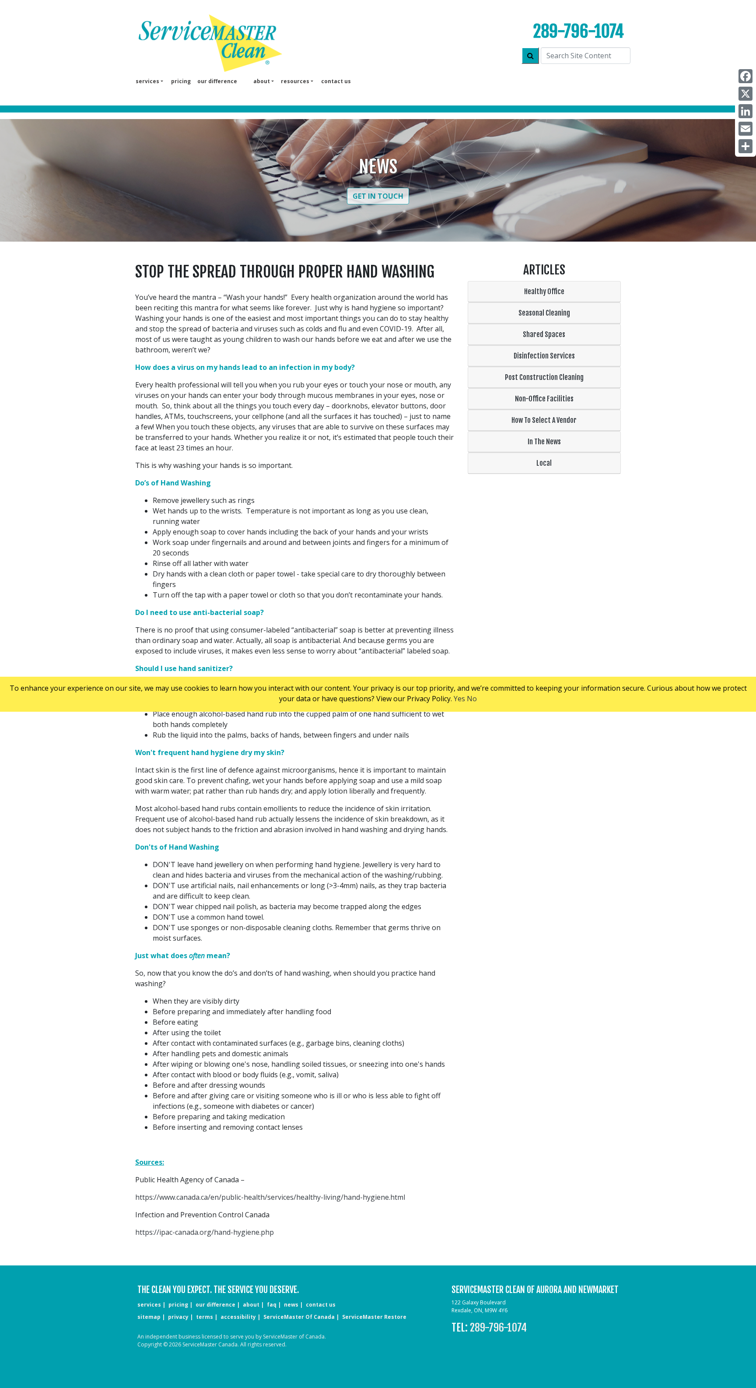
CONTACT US (321, 1304)
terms (204, 1317)
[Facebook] (745, 76)
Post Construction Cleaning (544, 377)
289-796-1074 (578, 31)
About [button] (261, 81)
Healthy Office (544, 291)
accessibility (238, 1317)
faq (271, 1304)
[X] (745, 93)
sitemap (149, 1317)
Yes (459, 698)
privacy (178, 1317)
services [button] (147, 81)
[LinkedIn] (745, 111)
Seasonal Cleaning (544, 313)
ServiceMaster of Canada (299, 1317)
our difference (217, 81)
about (251, 1304)
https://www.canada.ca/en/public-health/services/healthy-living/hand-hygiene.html (270, 1197)
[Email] (745, 128)
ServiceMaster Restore (374, 1317)
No (472, 698)
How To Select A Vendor (544, 420)
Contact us (336, 81)
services (149, 1304)
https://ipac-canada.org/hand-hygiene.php (204, 1232)
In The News (544, 441)
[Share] (745, 146)
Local (544, 463)
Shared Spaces (544, 334)
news (291, 1304)
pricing (181, 81)
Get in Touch (378, 196)
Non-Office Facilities (544, 398)
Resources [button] (295, 81)
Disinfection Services (544, 355)
